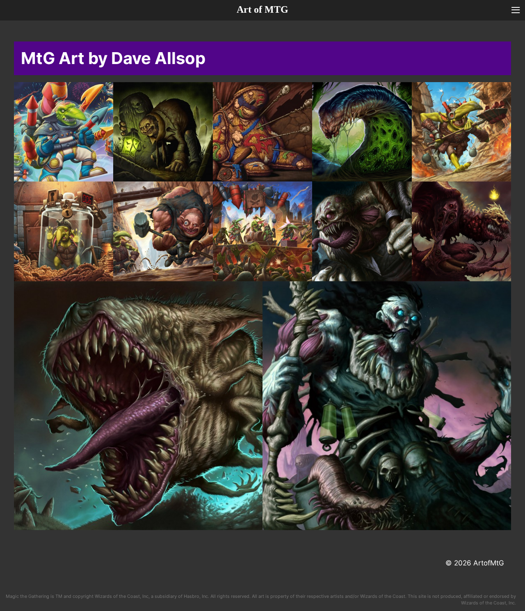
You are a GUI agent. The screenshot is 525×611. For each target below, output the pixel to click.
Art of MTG (262, 9)
